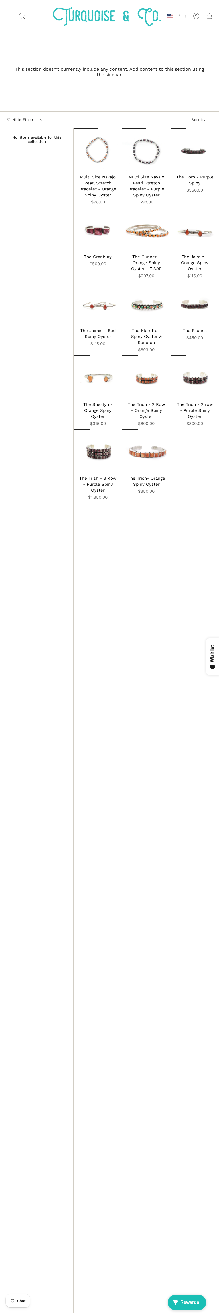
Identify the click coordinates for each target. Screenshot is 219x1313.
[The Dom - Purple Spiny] (195, 150)
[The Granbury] (98, 229)
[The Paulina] (195, 303)
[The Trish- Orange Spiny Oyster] (146, 451)
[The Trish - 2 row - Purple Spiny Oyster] (195, 377)
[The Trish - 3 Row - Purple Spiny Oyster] (98, 451)
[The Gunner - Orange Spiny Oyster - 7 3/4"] (146, 229)
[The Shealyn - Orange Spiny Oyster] (98, 377)
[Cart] (209, 16)
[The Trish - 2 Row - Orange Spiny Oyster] (146, 377)
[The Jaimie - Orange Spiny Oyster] (195, 229)
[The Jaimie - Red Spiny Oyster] (98, 303)
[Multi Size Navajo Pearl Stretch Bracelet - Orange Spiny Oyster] (98, 150)
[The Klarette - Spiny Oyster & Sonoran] (146, 303)
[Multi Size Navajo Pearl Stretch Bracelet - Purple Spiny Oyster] (146, 150)
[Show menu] (9, 16)
